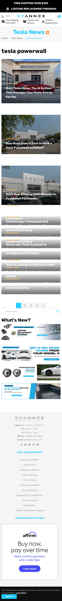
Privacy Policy (29, 480)
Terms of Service (29, 500)
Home (5, 38)
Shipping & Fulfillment (30, 470)
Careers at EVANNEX (29, 460)
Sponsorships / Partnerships (29, 495)
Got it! (9, 597)
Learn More (21, 593)
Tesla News (17, 38)
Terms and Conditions (29, 485)
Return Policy (30, 465)
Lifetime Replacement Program (29, 510)
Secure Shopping (29, 490)
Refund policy (29, 505)
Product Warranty (29, 475)
